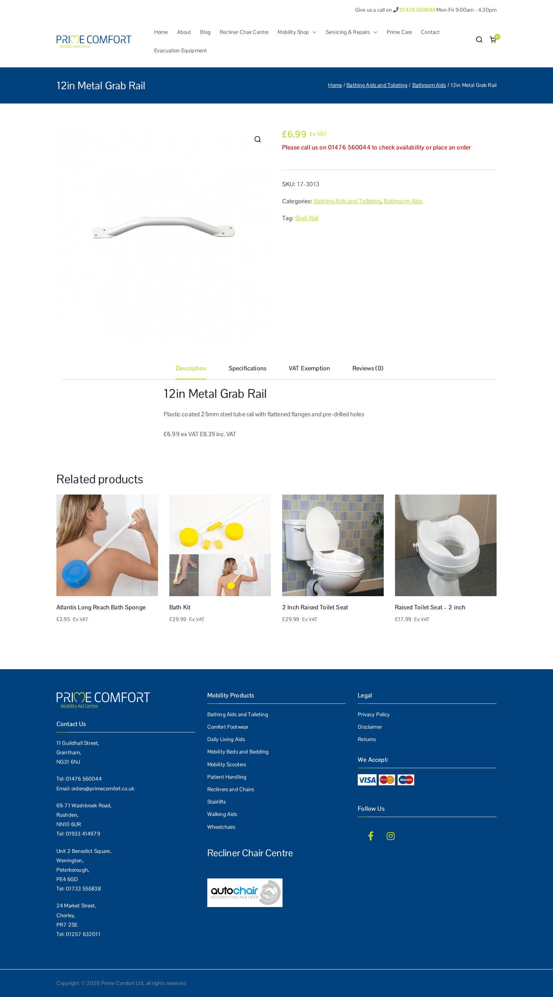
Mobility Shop (293, 32)
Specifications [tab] (247, 368)
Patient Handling (227, 776)
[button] (313, 32)
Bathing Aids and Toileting (376, 85)
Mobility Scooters (226, 764)
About (184, 32)
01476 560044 (84, 778)
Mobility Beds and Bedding (238, 751)
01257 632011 (83, 934)
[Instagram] (391, 836)
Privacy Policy (374, 714)
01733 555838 (83, 888)
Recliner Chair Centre (244, 32)
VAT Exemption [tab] (309, 368)
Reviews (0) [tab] (367, 368)
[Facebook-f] (371, 836)
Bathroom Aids (429, 85)
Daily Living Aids (226, 739)
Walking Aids (222, 814)
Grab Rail (306, 218)
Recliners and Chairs (230, 789)
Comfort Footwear (228, 726)
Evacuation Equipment (180, 50)
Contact (430, 32)
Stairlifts (216, 801)
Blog (205, 32)
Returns (367, 739)
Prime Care (399, 32)
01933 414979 (83, 833)
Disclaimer (370, 726)
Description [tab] (191, 368)
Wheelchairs (221, 826)
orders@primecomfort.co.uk (102, 788)
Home (161, 32)
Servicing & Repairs (348, 32)
